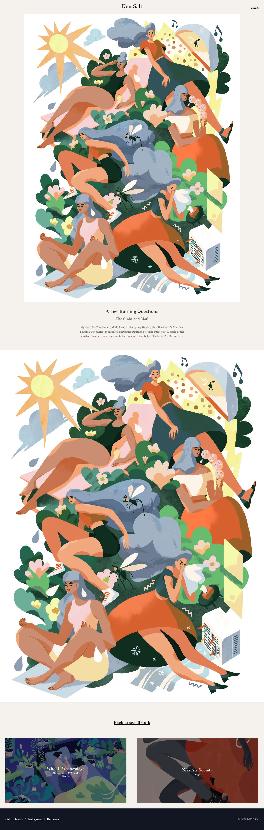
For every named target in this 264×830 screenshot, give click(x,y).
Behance (53, 819)
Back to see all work (132, 722)
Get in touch (14, 819)
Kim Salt (132, 6)
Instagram (35, 819)
